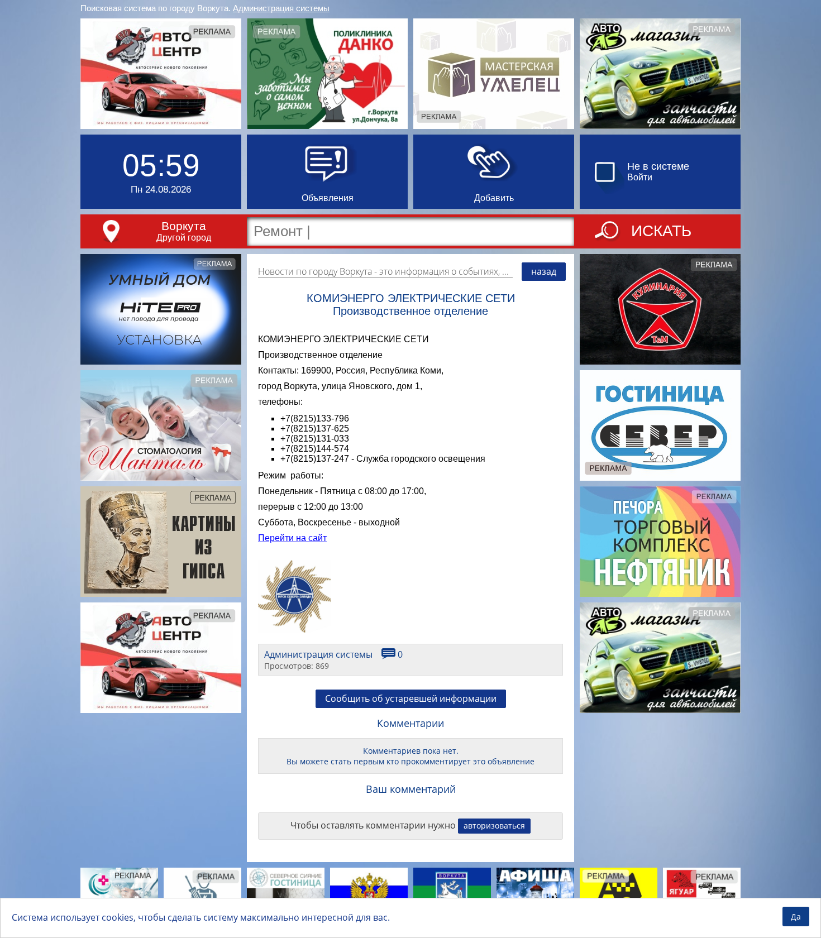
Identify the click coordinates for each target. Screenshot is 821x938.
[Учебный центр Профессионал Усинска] (202, 894)
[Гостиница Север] (660, 425)
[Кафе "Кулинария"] (660, 309)
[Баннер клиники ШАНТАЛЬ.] (161, 425)
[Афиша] (535, 894)
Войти (639, 177)
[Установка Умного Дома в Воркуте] (161, 309)
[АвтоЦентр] (160, 73)
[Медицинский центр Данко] (327, 73)
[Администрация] (452, 894)
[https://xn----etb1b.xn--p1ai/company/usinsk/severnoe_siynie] (285, 894)
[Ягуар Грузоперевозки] (701, 894)
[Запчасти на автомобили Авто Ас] (660, 73)
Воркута (183, 225)
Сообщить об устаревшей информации (411, 698)
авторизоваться (494, 825)
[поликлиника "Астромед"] (119, 894)
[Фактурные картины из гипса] (161, 542)
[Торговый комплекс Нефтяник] (660, 542)
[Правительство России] (368, 894)
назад (543, 271)
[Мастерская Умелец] (493, 73)
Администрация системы (281, 8)
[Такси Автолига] (618, 894)
